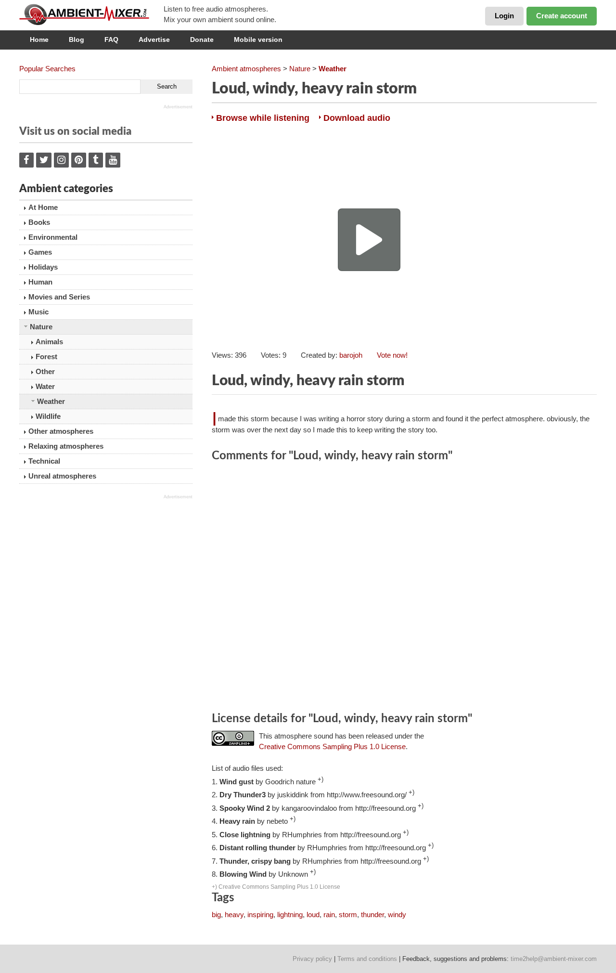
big (216, 914)
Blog (76, 39)
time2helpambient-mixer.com (554, 958)
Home (39, 39)
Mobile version (258, 39)
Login (504, 16)
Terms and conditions (367, 958)
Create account (561, 16)
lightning (290, 914)
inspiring (260, 914)
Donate (202, 39)
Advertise (154, 39)
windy (397, 914)
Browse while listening (262, 118)
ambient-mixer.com (91, 14)
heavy (234, 914)
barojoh (350, 355)
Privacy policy (312, 958)
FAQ (111, 39)
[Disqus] (404, 588)
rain (329, 914)
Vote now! (392, 355)
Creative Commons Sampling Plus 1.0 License (332, 746)
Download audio (356, 118)
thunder (372, 914)
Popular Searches (47, 69)
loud (313, 914)
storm (348, 914)
